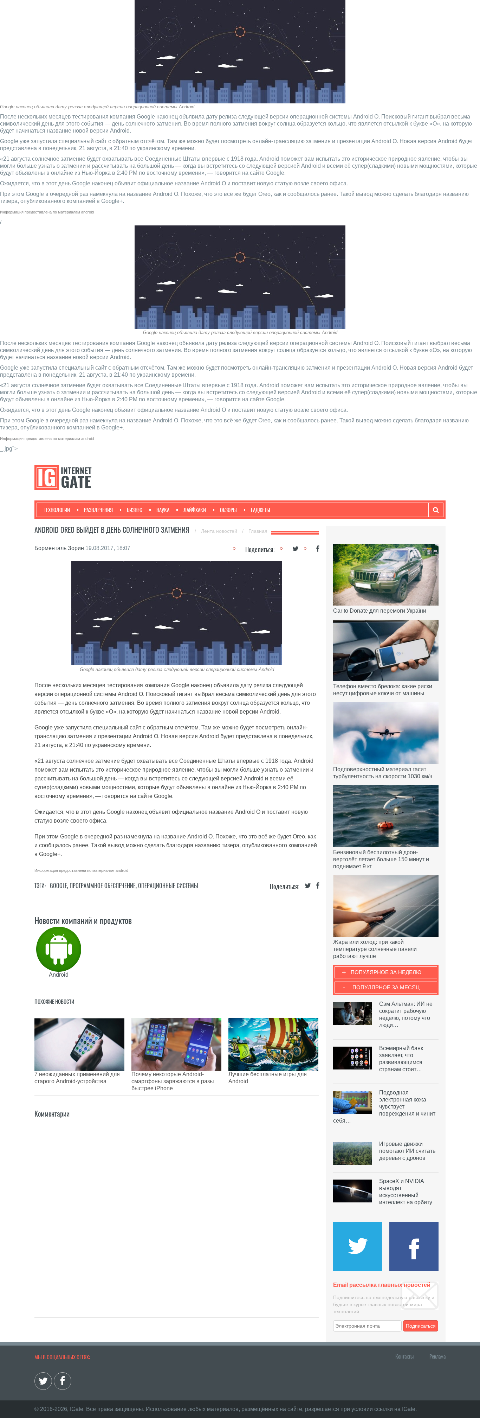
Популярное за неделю (386, 972)
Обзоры (228, 509)
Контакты (404, 1356)
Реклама (437, 1356)
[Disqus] (176, 1207)
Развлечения (98, 509)
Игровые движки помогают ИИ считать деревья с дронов (407, 1151)
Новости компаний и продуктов (83, 920)
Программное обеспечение (103, 885)
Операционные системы (168, 885)
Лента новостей (220, 531)
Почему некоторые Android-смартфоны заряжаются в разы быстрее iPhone (172, 1081)
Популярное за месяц (386, 987)
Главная (257, 531)
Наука (162, 509)
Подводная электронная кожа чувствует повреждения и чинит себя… (384, 1107)
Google (58, 885)
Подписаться (421, 1326)
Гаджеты (260, 509)
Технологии (57, 509)
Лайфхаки (194, 509)
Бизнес (134, 509)
